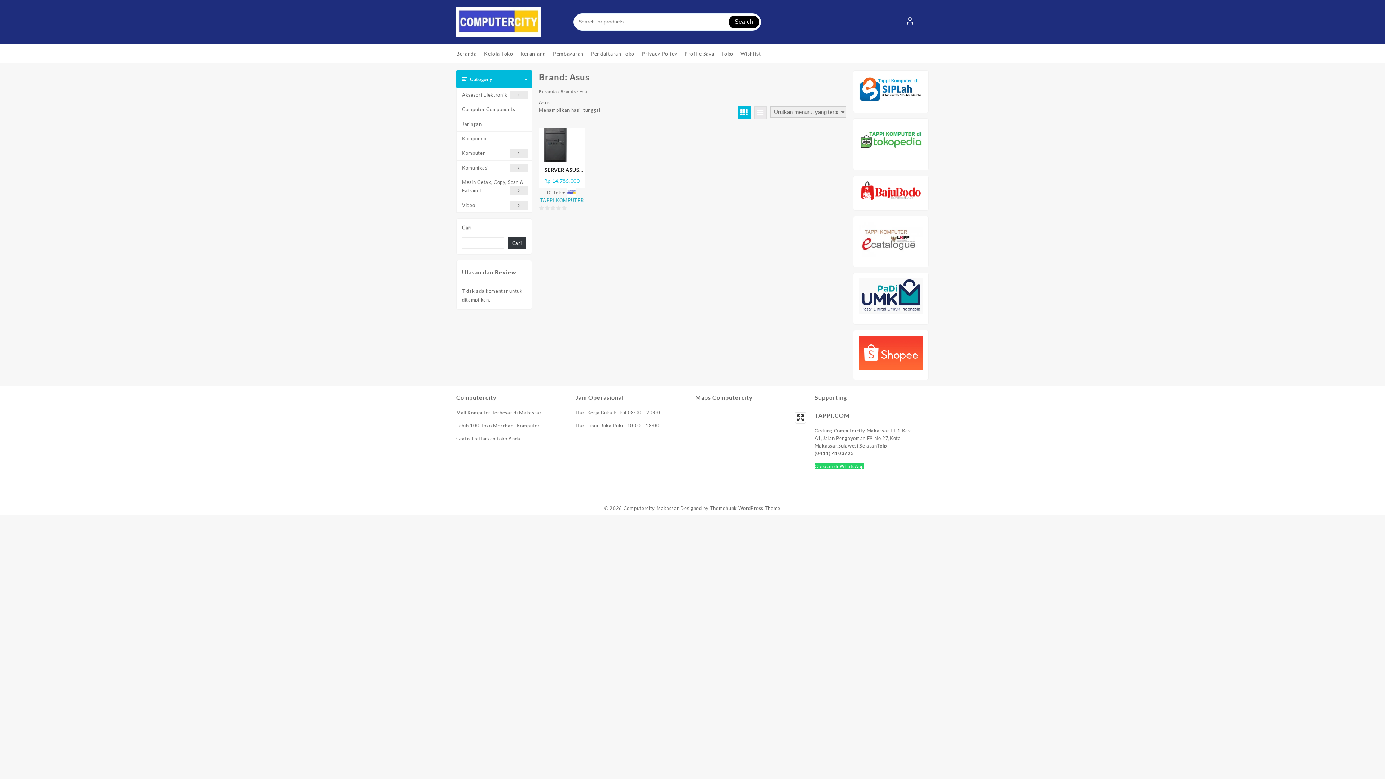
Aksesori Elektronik (484, 95)
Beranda (548, 91)
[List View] (760, 112)
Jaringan (472, 124)
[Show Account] (910, 22)
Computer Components (488, 109)
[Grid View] (744, 112)
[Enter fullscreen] (800, 418)
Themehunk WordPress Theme (745, 508)
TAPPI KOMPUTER (562, 200)
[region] (752, 451)
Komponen (474, 138)
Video (468, 205)
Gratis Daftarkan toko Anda (488, 438)
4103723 (843, 453)
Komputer (473, 153)
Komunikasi (475, 168)
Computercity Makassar (651, 508)
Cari (467, 227)
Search (744, 22)
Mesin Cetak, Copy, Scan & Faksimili (493, 186)
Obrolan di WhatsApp (839, 466)
